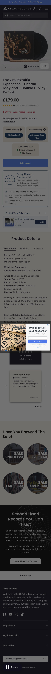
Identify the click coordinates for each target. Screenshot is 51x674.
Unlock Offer (37, 342)
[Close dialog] (48, 325)
